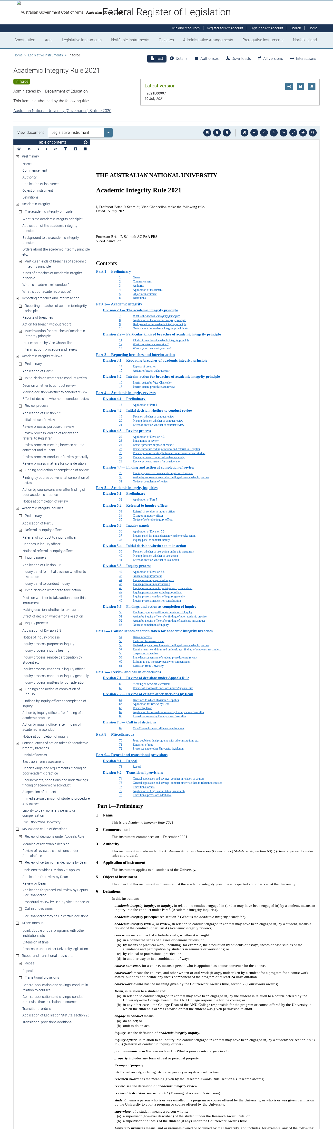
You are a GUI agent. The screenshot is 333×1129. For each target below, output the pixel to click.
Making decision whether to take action (51, 610)
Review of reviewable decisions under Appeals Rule (50, 853)
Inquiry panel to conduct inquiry (46, 583)
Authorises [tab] (209, 58)
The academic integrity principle (48, 211)
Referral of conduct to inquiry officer (49, 537)
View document (30, 132)
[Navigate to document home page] (19, 149)
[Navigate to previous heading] (38, 149)
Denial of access (34, 755)
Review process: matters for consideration (54, 463)
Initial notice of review (38, 420)
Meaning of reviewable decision (45, 844)
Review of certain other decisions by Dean (56, 862)
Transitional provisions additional (47, 1022)
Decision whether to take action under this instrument (54, 600)
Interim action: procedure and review (49, 349)
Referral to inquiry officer (43, 530)
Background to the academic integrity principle (50, 240)
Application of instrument (41, 184)
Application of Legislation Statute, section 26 (55, 1015)
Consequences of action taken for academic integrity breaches (55, 745)
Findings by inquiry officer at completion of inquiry (54, 703)
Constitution (24, 40)
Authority (29, 177)
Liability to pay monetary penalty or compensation (48, 812)
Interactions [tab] (306, 58)
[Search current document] (313, 132)
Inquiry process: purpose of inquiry (48, 644)
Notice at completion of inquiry (45, 736)
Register (225, 28)
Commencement (34, 170)
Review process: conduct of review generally (55, 457)
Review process (36, 406)
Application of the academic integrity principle (50, 228)
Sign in (267, 28)
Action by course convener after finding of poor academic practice (53, 492)
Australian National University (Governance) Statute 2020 (62, 110)
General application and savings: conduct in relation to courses (55, 987)
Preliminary (30, 156)
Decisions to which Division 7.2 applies (51, 870)
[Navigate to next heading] (47, 149)
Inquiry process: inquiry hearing (45, 650)
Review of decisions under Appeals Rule (54, 836)
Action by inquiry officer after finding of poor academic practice (55, 715)
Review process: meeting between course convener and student (53, 447)
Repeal (30, 963)
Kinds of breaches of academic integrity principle (52, 275)
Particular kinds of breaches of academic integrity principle (55, 263)
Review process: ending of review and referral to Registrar (50, 435)
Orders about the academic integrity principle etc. (56, 251)
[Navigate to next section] (274, 132)
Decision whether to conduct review (49, 385)
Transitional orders (36, 1009)
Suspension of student (39, 792)
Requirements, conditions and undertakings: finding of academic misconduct (55, 782)
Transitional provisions (42, 977)
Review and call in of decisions (44, 829)
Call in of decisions (39, 908)
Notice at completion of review (45, 501)
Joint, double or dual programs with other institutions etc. (53, 933)
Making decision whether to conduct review (55, 392)
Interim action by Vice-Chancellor (47, 343)
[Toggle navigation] (85, 142)
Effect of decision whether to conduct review (55, 399)
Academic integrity (36, 204)
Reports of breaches (37, 317)
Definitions (30, 197)
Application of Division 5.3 (41, 565)
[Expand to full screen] (293, 132)
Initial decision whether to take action (53, 590)
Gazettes (166, 40)
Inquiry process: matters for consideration (54, 682)
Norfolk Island (305, 40)
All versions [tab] (273, 58)
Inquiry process (36, 623)
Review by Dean (34, 883)
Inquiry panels (35, 557)
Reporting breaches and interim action (50, 298)
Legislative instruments (82, 40)
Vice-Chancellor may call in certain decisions (55, 916)
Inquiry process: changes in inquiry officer (53, 669)
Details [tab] (181, 58)
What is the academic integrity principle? (52, 219)
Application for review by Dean (45, 877)
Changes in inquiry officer (41, 544)
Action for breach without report (46, 324)
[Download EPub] (207, 132)
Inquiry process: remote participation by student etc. (52, 659)
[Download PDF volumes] (217, 132)
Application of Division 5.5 (41, 630)
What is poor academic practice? (46, 291)
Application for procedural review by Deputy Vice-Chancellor (55, 892)
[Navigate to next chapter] (283, 132)
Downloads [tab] (241, 58)
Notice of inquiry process (41, 637)
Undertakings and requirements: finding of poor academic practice (54, 770)
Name (26, 164)
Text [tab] (159, 58)
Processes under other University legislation (55, 949)
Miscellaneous (32, 923)
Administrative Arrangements (208, 40)
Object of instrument (37, 190)
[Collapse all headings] (85, 149)
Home (17, 55)
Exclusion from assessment (43, 761)
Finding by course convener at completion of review (55, 480)
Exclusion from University (41, 822)
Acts (48, 40)
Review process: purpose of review (48, 427)
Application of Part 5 (37, 523)
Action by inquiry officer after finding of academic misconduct (51, 727)
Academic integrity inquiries (42, 508)
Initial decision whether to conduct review (56, 378)
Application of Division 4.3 (41, 413)
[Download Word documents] (227, 132)
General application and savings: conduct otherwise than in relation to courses (53, 999)
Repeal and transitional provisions (47, 956)
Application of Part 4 (37, 371)
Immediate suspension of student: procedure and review (56, 800)
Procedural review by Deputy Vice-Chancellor (55, 902)
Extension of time (35, 942)
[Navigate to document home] (244, 132)
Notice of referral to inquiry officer (47, 551)
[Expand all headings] (75, 149)
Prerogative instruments (263, 40)
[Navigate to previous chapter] (254, 132)
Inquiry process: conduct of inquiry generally (55, 676)
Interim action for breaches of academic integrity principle (55, 333)
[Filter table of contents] (65, 149)
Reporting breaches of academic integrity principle (56, 308)
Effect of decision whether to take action (52, 616)
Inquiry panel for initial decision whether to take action (54, 574)
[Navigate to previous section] (264, 132)
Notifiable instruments (130, 40)
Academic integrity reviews (42, 356)
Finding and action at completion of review (57, 470)
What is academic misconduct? (45, 285)
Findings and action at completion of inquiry (52, 691)
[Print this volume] (303, 132)
